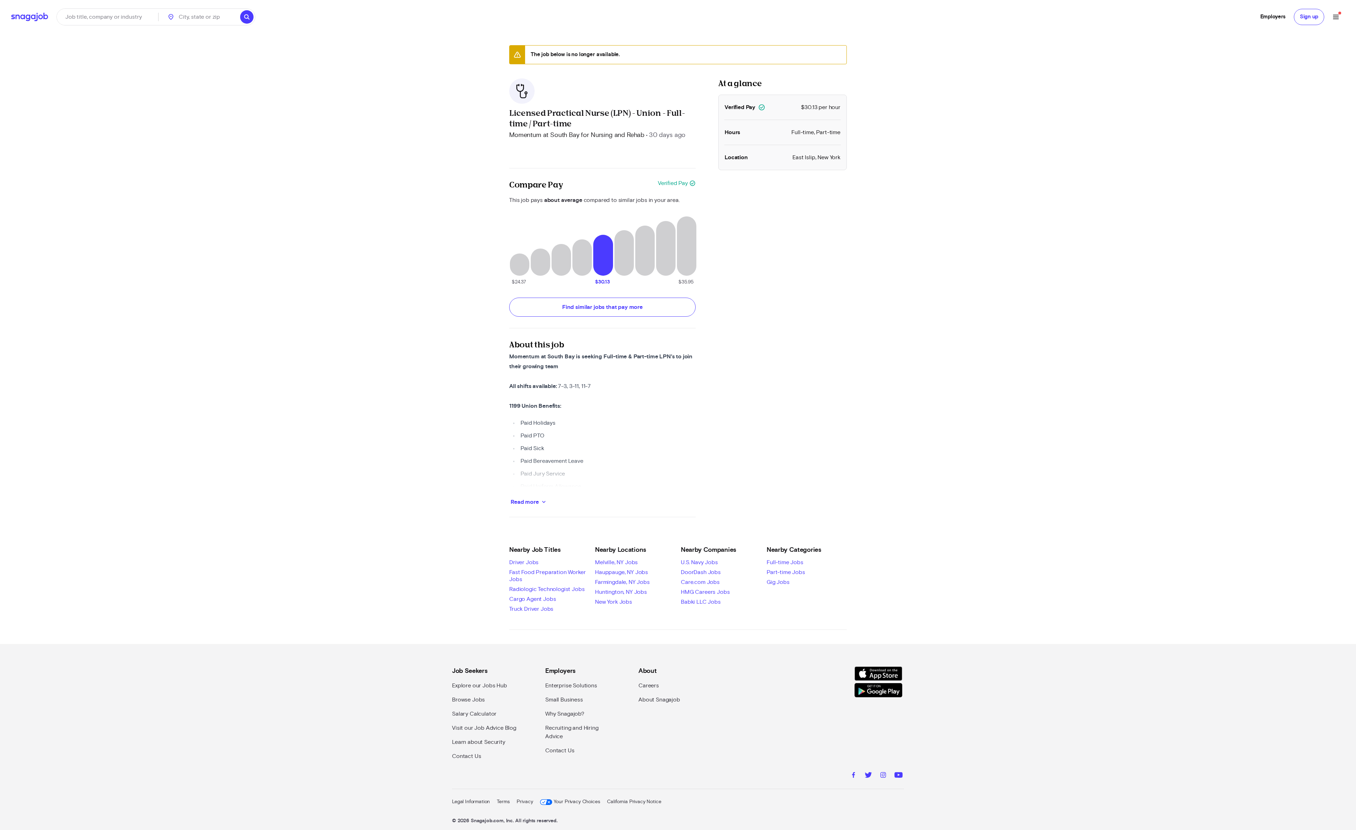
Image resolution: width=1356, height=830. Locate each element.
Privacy (525, 801)
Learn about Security (478, 742)
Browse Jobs (468, 700)
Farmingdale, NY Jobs (622, 582)
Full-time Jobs (785, 562)
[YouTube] (898, 776)
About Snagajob (659, 700)
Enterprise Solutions (571, 685)
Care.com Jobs (700, 582)
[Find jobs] (247, 17)
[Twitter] (868, 776)
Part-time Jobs (786, 572)
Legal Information (471, 801)
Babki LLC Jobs (701, 602)
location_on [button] (170, 16)
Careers (648, 685)
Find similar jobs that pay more (602, 307)
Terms (503, 801)
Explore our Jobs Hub (479, 685)
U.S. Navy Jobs (699, 562)
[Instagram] (883, 776)
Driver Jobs (524, 562)
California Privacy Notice (634, 801)
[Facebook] (853, 776)
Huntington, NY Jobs (621, 592)
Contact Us (466, 756)
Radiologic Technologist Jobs (547, 589)
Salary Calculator (474, 714)
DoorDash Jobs (701, 572)
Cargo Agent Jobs (532, 599)
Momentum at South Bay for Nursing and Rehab (576, 135)
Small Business (564, 700)
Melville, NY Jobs (616, 562)
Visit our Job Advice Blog (484, 728)
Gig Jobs (778, 582)
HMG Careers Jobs (705, 592)
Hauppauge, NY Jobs (621, 572)
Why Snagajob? (564, 714)
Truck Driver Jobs (531, 609)
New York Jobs (613, 602)
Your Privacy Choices (577, 801)
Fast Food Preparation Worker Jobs (547, 575)
